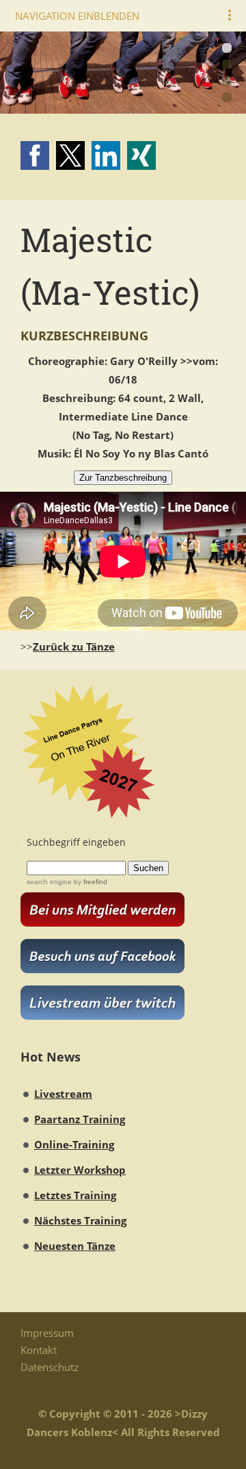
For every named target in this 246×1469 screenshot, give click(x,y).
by (89, 882)
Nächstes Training (80, 1220)
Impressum (47, 1333)
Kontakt (38, 1350)
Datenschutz (49, 1367)
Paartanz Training (79, 1119)
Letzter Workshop (80, 1170)
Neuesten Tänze (74, 1246)
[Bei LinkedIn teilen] (106, 155)
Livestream (63, 1094)
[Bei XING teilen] (141, 155)
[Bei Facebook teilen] (34, 155)
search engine (49, 882)
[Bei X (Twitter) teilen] (70, 155)
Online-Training (74, 1144)
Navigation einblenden (77, 16)
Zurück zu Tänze (74, 646)
